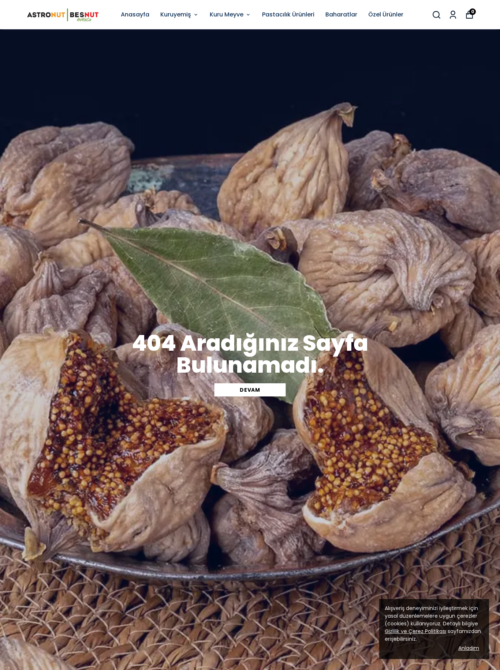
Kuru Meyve (226, 14)
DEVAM (250, 390)
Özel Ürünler (385, 14)
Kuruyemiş (175, 14)
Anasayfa (135, 14)
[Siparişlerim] (453, 14)
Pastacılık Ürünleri (288, 14)
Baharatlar (341, 14)
